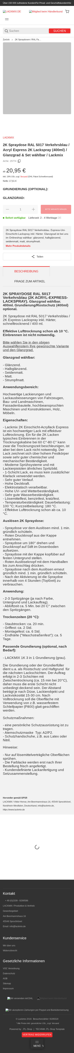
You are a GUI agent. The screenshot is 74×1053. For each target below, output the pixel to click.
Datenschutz (9, 973)
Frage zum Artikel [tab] (29, 281)
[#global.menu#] (7, 19)
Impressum (8, 988)
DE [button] (59, 217)
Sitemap (7, 983)
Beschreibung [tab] (26, 271)
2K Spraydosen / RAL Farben (28, 39)
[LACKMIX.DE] (12, 11)
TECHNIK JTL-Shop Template (50, 1029)
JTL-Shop (27, 1029)
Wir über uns (9, 945)
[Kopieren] (19, 161)
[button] (68, 878)
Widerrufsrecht (10, 950)
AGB (5, 978)
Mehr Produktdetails (18, 245)
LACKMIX (8, 137)
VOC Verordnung (11, 968)
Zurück (6, 39)
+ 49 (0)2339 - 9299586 (16, 900)
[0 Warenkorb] (67, 11)
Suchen (59, 30)
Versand (24, 176)
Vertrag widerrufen (37, 1034)
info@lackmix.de (18, 926)
